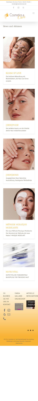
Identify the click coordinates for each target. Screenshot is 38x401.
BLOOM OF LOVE (13, 73)
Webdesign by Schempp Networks (15, 341)
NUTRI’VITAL (12, 272)
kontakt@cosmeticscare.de (19, 4)
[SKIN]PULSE (12, 125)
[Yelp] (4, 314)
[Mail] (8, 314)
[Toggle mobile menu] (34, 13)
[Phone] (4, 318)
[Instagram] (8, 310)
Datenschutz (19, 343)
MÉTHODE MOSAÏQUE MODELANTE (30, 302)
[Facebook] (4, 310)
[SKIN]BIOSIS (12, 175)
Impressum (28, 341)
